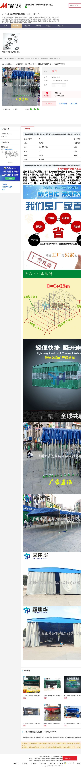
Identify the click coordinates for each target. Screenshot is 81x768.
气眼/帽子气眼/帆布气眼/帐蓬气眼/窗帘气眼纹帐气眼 (17, 52)
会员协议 (61, 764)
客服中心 (33, 764)
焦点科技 (54, 766)
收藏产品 (7, 109)
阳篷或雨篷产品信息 (44, 756)
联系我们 (24, 764)
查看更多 (10, 162)
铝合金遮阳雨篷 (58, 737)
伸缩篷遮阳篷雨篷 (29, 737)
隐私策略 (52, 764)
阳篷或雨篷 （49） (6, 134)
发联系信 (49, 103)
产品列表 (6, 59)
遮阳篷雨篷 (48, 737)
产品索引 (4, 184)
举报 (16, 109)
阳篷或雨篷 (13, 59)
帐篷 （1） (4, 136)
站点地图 (43, 764)
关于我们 (15, 764)
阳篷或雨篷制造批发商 (59, 756)
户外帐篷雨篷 (69, 737)
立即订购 (73, 103)
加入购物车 (63, 103)
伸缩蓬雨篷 (40, 737)
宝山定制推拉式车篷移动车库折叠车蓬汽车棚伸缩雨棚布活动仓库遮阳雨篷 (55, 758)
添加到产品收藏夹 (7, 187)
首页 (1, 59)
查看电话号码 (8, 149)
